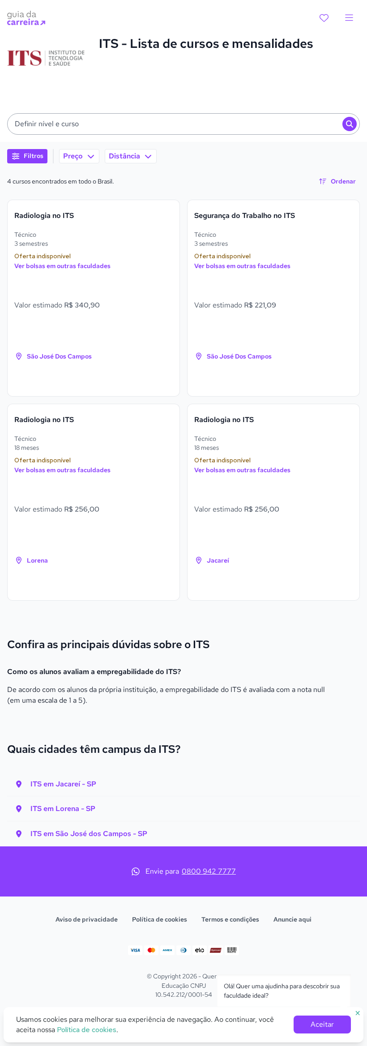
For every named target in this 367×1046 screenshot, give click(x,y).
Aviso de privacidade (86, 919)
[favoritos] (324, 18)
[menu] (349, 18)
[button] (183, 124)
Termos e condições (230, 919)
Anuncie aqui (292, 919)
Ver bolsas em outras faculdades (62, 266)
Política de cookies (159, 919)
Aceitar (322, 1024)
